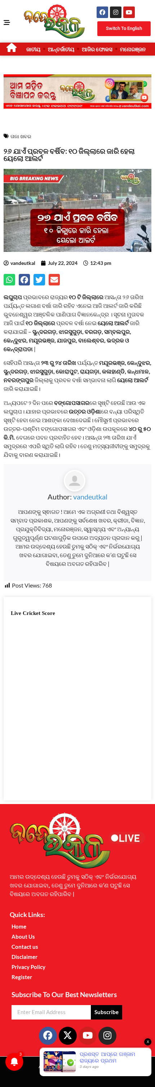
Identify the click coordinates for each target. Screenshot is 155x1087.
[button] (9, 279)
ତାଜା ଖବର (20, 136)
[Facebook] (102, 12)
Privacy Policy (28, 967)
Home (19, 926)
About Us (23, 936)
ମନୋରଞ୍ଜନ (133, 49)
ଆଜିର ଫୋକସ (97, 49)
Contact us (25, 946)
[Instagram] (115, 12)
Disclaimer (24, 956)
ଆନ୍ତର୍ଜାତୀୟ (61, 49)
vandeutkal (90, 496)
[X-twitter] (68, 1036)
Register (22, 977)
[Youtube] (129, 12)
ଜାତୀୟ (33, 49)
